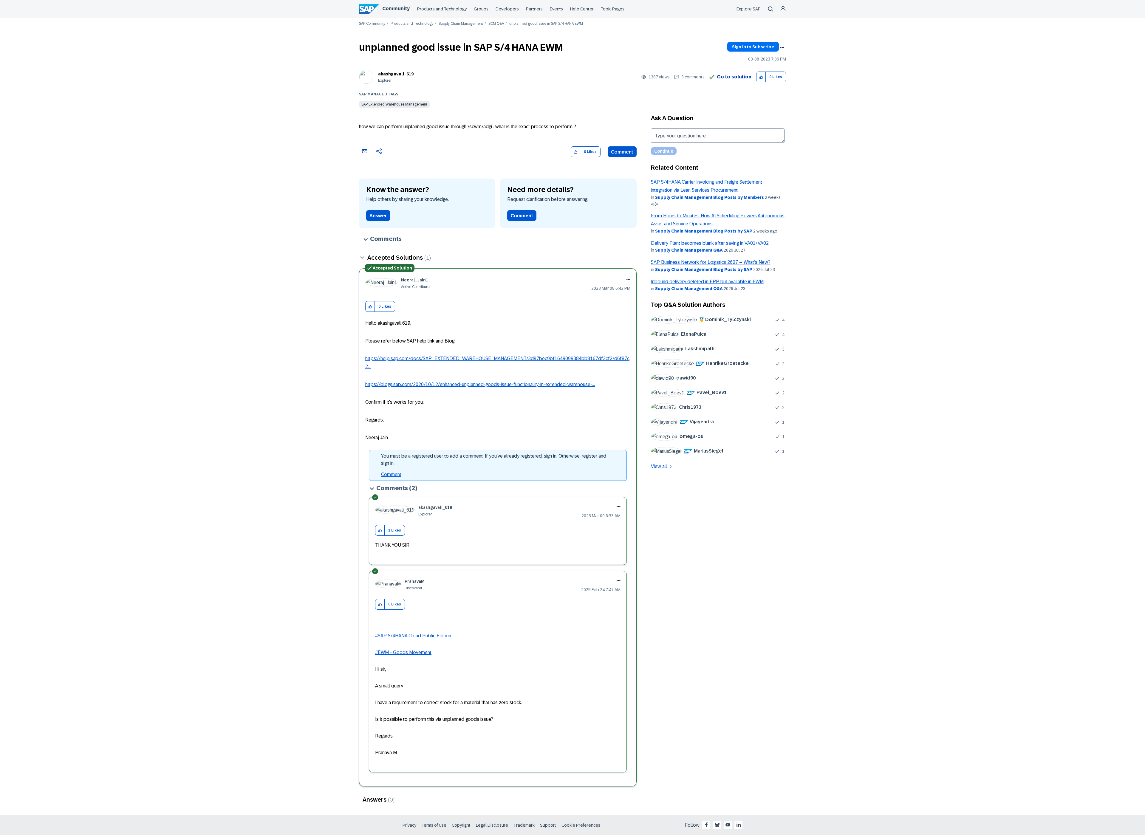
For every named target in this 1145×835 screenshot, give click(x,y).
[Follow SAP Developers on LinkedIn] (738, 824)
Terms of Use (434, 825)
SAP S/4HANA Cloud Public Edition (414, 635)
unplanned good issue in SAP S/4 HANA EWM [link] (546, 24)
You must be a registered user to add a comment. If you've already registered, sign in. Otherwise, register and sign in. (493, 459)
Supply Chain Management (461, 24)
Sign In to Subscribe (753, 46)
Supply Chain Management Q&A (689, 250)
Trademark (524, 825)
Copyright (461, 825)
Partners (534, 9)
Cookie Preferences (580, 825)
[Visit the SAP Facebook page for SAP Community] (706, 824)
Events (556, 9)
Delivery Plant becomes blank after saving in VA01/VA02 (710, 243)
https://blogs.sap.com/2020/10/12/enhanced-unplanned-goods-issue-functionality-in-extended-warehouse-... (480, 384)
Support (548, 825)
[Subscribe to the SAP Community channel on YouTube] (727, 824)
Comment (622, 151)
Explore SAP (748, 9)
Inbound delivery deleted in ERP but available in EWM (707, 281)
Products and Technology (442, 9)
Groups (481, 9)
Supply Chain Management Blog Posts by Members (709, 197)
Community (396, 8)
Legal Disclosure (492, 825)
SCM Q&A (496, 24)
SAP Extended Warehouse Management (394, 104)
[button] (761, 77)
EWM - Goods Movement (404, 652)
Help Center (582, 9)
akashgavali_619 (396, 74)
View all (659, 466)
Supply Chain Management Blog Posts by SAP (703, 231)
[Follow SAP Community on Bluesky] (717, 824)
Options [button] (782, 47)
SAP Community (372, 24)
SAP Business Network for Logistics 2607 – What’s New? (710, 262)
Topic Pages (612, 9)
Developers (507, 9)
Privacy (409, 825)
